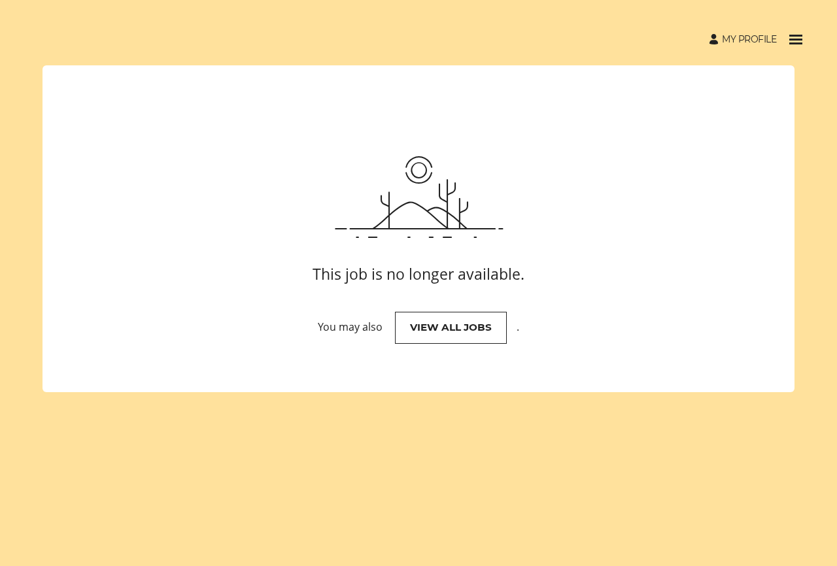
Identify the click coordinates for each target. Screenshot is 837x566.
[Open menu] (796, 39)
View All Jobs (451, 327)
